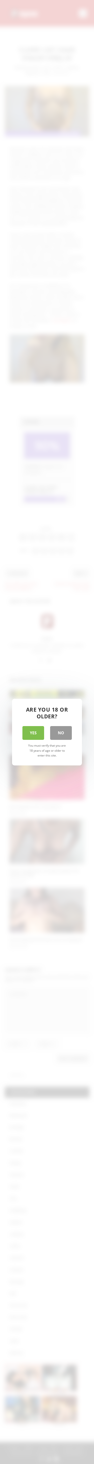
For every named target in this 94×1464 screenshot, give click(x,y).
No (61, 733)
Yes (33, 733)
